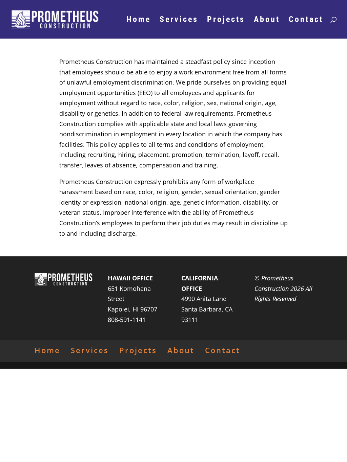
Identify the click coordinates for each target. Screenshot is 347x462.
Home (138, 20)
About (267, 20)
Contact (306, 20)
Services (179, 20)
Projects (226, 20)
